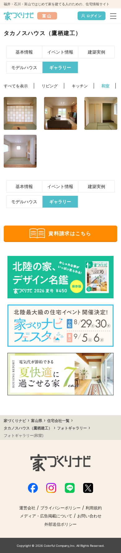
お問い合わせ (89, 516)
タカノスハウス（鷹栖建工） (28, 428)
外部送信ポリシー (60, 524)
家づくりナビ (15, 420)
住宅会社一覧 (58, 420)
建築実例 (96, 52)
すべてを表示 (16, 86)
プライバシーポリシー (60, 508)
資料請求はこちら (69, 233)
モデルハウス (24, 67)
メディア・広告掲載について (46, 516)
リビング (50, 86)
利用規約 (94, 508)
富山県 (36, 420)
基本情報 (24, 52)
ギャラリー (60, 67)
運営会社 (27, 508)
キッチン (80, 86)
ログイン (94, 16)
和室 (105, 86)
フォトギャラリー (72, 428)
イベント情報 (60, 52)
